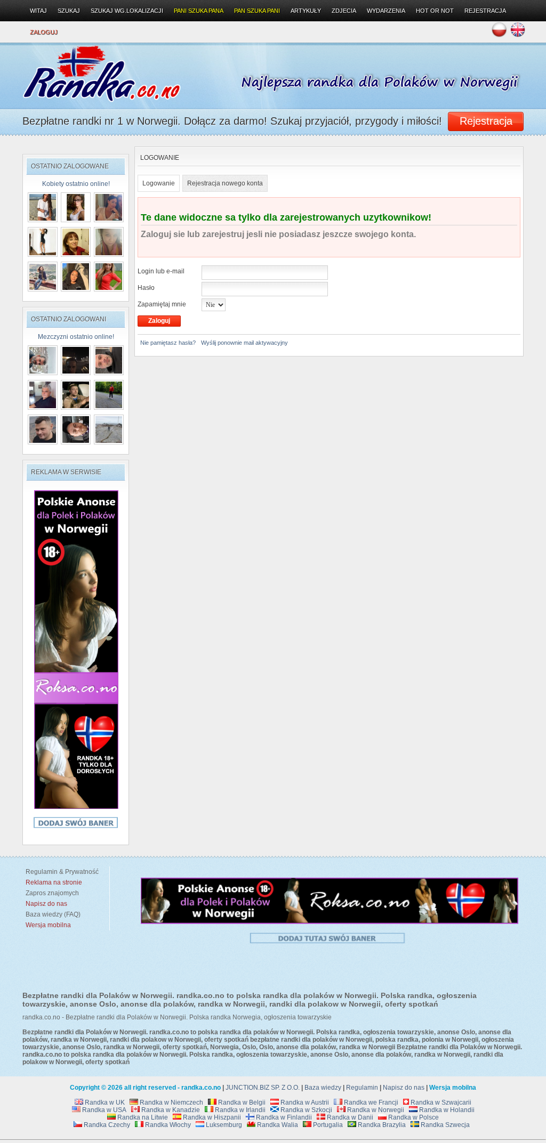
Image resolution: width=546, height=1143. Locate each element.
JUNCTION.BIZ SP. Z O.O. (263, 1087)
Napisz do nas (403, 1087)
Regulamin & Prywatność (60, 872)
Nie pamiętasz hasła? (168, 342)
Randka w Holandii (446, 1110)
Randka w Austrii (304, 1102)
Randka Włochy (167, 1125)
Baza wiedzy (322, 1087)
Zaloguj (44, 32)
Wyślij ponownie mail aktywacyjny (244, 342)
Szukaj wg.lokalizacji (127, 10)
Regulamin (362, 1087)
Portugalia (327, 1125)
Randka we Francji (370, 1102)
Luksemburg (223, 1125)
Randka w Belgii (241, 1102)
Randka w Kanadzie (170, 1110)
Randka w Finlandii (283, 1117)
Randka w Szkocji (305, 1110)
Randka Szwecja (444, 1125)
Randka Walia (276, 1125)
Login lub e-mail (161, 271)
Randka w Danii (349, 1117)
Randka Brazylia (381, 1125)
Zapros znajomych (52, 893)
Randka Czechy (106, 1125)
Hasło (146, 287)
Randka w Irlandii (239, 1110)
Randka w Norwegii (375, 1110)
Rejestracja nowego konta (225, 183)
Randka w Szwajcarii (440, 1102)
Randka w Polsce (413, 1117)
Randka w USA (103, 1110)
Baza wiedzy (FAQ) (51, 914)
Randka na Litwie (142, 1117)
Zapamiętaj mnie (162, 304)
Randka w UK (104, 1102)
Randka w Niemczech (170, 1102)
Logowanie (158, 183)
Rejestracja (485, 10)
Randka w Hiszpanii (211, 1117)
